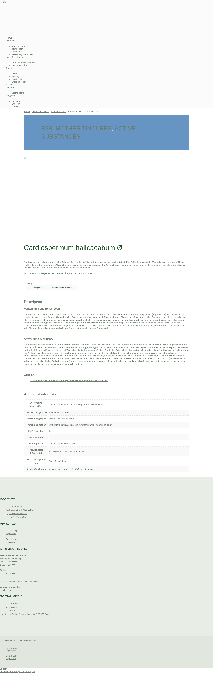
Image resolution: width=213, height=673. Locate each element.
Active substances (40, 112)
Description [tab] (36, 287)
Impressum (11, 533)
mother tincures (58, 112)
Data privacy (11, 530)
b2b (46, 128)
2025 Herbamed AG (9, 641)
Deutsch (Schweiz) (9, 671)
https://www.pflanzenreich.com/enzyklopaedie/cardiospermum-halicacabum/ (69, 380)
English (3, 669)
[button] (90, 31)
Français (23, 671)
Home (27, 112)
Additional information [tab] (61, 287)
